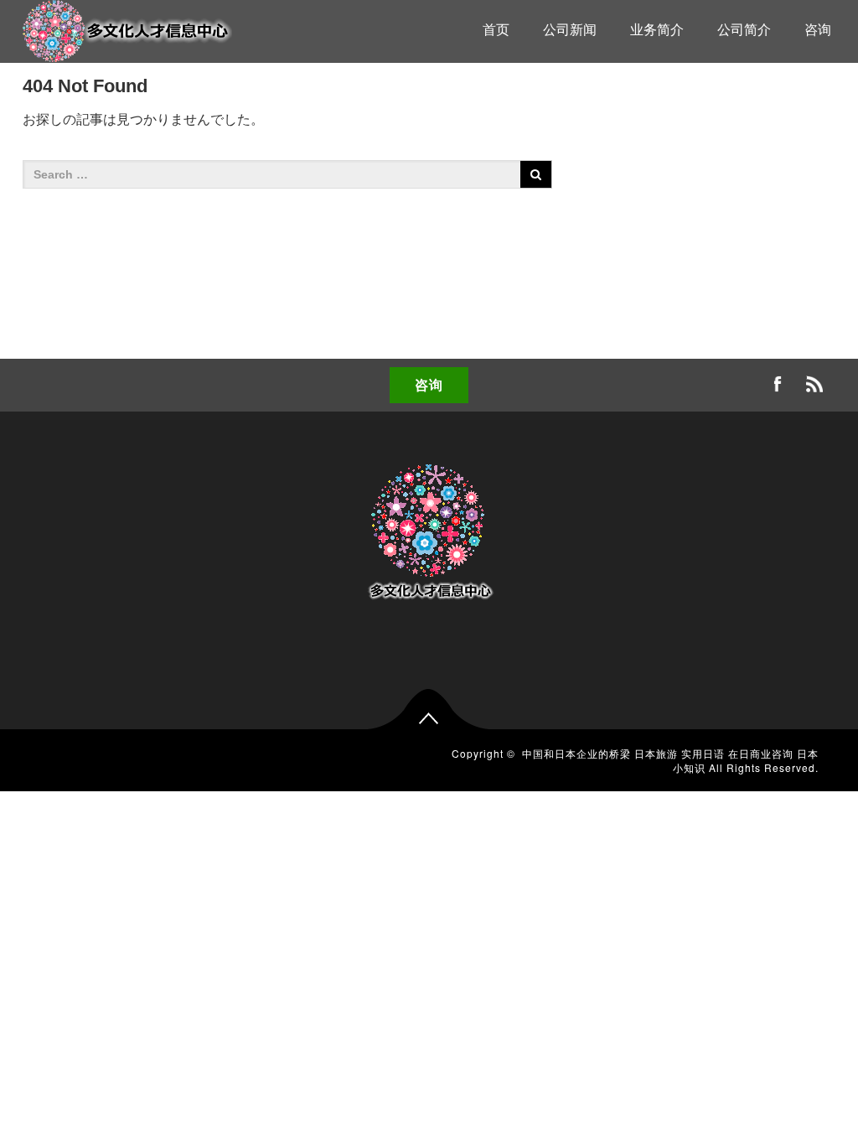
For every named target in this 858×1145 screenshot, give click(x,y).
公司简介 (744, 30)
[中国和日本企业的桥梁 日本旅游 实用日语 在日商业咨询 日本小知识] (127, 29)
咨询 (817, 30)
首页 (496, 30)
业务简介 (657, 30)
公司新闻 (570, 30)
